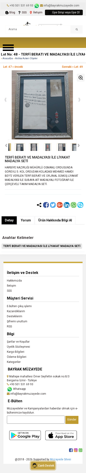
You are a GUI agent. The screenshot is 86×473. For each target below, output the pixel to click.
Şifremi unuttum (17, 321)
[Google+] (60, 205)
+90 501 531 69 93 (21, 5)
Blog (12, 12)
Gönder (71, 419)
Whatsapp (19, 389)
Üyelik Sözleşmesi (18, 346)
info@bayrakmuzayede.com (61, 5)
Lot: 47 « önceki (13, 66)
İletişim (37, 12)
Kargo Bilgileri (15, 351)
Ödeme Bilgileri (16, 356)
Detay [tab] (9, 220)
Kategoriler (14, 362)
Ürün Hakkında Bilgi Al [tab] (55, 220)
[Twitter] (53, 205)
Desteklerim (14, 316)
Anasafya (8, 58)
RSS (9, 326)
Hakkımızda (14, 280)
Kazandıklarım (16, 311)
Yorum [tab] (26, 220)
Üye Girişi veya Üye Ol (66, 12)
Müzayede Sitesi (60, 459)
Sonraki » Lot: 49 (72, 66)
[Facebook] (46, 205)
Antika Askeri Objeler (26, 58)
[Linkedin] (67, 205)
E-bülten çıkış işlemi (19, 306)
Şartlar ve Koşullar (18, 341)
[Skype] (80, 205)
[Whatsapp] (73, 205)
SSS (24, 12)
